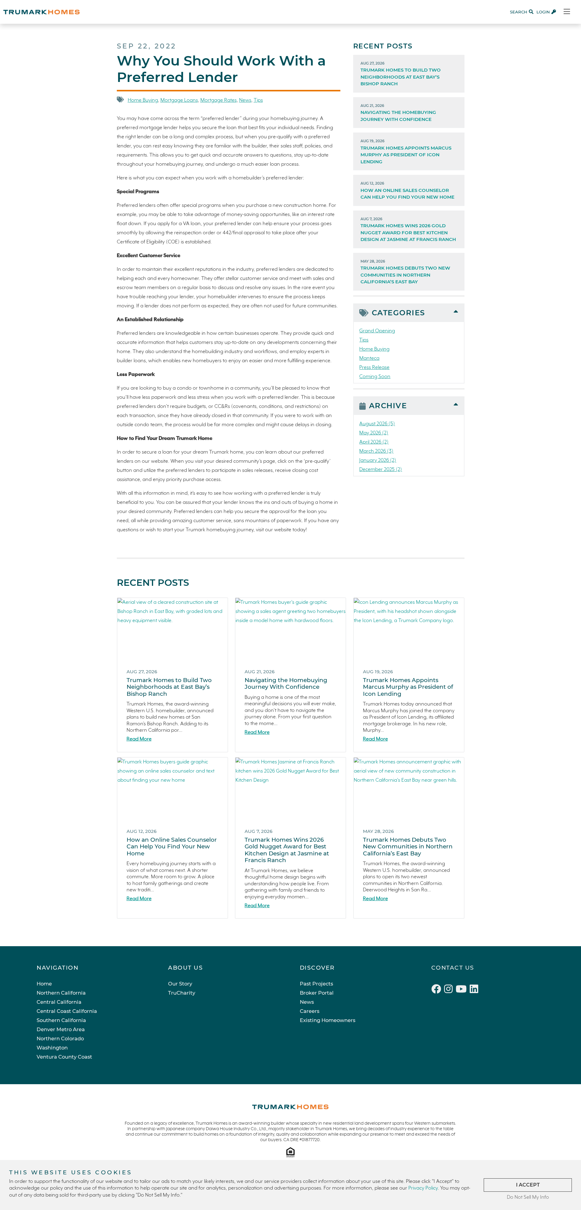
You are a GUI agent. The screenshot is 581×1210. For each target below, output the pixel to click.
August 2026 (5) (377, 424)
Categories (398, 312)
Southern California (61, 1020)
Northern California (61, 993)
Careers (309, 1011)
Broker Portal (317, 993)
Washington (52, 1048)
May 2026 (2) (373, 433)
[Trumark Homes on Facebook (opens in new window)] (437, 990)
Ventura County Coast (64, 1057)
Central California (59, 1002)
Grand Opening (377, 331)
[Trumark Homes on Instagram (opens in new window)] (450, 990)
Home (44, 984)
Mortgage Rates (218, 100)
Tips (258, 100)
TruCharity (181, 993)
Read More (139, 739)
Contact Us (452, 967)
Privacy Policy (423, 1188)
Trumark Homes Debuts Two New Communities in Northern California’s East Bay (405, 272)
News (245, 100)
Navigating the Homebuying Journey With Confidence (398, 112)
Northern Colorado (60, 1038)
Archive (388, 405)
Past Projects (316, 984)
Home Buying (143, 100)
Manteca (369, 358)
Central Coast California (67, 1011)
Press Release (374, 367)
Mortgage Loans (179, 100)
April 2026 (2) (374, 442)
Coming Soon (374, 377)
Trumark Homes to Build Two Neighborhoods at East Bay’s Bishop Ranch (400, 74)
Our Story (180, 984)
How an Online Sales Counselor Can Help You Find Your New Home (407, 190)
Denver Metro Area (61, 1029)
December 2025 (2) (380, 469)
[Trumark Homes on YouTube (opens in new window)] (463, 990)
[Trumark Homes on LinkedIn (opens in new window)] (475, 990)
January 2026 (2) (377, 460)
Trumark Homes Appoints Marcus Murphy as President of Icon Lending (405, 152)
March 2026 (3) (376, 451)
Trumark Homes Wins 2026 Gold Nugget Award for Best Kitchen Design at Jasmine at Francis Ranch (408, 229)
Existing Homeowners (327, 1020)
